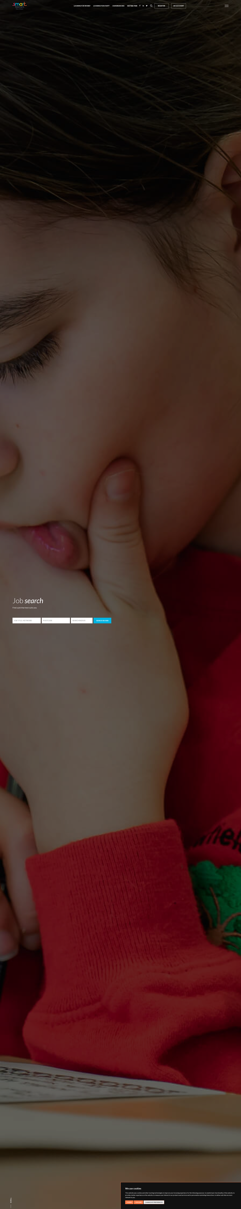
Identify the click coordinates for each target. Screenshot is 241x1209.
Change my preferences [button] (154, 1202)
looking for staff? (101, 6)
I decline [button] (138, 1202)
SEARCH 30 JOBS (102, 620)
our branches (118, 6)
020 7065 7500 (132, 6)
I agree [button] (129, 1202)
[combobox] (82, 620)
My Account (178, 6)
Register (161, 6)
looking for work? (82, 6)
